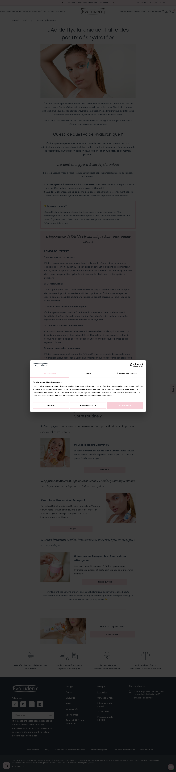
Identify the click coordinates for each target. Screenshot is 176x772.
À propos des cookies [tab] (127, 374)
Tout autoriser (125, 405)
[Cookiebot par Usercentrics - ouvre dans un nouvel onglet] (132, 365)
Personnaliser (86, 405)
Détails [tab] (88, 374)
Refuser (51, 405)
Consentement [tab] (49, 374)
